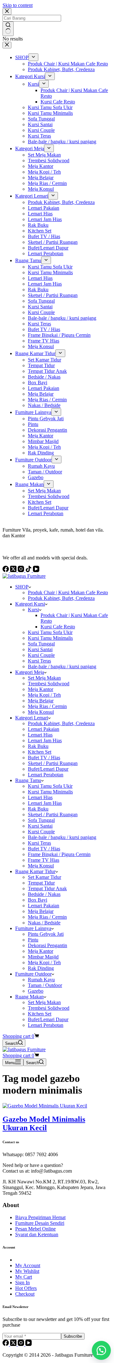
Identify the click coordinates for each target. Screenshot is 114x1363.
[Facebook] (6, 1344)
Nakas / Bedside (44, 922)
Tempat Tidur (41, 882)
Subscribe (73, 1336)
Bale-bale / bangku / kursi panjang (62, 666)
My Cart (23, 1277)
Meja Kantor (40, 689)
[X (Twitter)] (14, 1344)
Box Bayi (37, 900)
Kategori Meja (29, 672)
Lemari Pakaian (43, 729)
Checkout (25, 1294)
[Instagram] (21, 1344)
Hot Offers (26, 1288)
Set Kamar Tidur (44, 877)
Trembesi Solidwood (48, 683)
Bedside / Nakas (44, 894)
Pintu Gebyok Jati (46, 934)
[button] (101, 1350)
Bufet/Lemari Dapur (48, 769)
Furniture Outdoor (33, 974)
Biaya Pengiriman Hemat (40, 1217)
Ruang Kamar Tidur (35, 871)
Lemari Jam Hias (45, 740)
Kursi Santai (40, 649)
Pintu (33, 939)
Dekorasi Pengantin (47, 945)
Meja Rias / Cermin (47, 706)
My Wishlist (27, 1271)
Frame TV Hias (43, 860)
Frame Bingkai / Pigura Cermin (59, 854)
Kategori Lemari (31, 717)
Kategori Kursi (30, 604)
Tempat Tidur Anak (47, 888)
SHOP (21, 586)
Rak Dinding (41, 968)
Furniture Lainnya (33, 928)
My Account (27, 1265)
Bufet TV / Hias (44, 757)
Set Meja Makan (44, 678)
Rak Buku (38, 746)
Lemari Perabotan (45, 774)
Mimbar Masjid (43, 956)
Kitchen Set (39, 752)
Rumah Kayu (41, 979)
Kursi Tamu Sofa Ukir (50, 632)
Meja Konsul (41, 712)
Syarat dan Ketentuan (36, 1234)
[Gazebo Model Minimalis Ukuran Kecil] (45, 1105)
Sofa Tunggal (41, 643)
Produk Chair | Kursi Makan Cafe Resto (68, 592)
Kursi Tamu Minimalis (50, 638)
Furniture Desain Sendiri (39, 1223)
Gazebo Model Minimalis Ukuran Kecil (44, 1123)
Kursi (33, 609)
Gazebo (35, 991)
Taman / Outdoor (45, 985)
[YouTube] (28, 1344)
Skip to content (18, 5)
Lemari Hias (40, 734)
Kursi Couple (41, 655)
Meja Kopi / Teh (44, 695)
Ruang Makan (29, 996)
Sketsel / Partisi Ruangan (53, 763)
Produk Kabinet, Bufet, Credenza (61, 598)
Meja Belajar (41, 700)
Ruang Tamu (28, 780)
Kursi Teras (39, 660)
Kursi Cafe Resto (58, 626)
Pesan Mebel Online (35, 1228)
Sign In (22, 1282)
